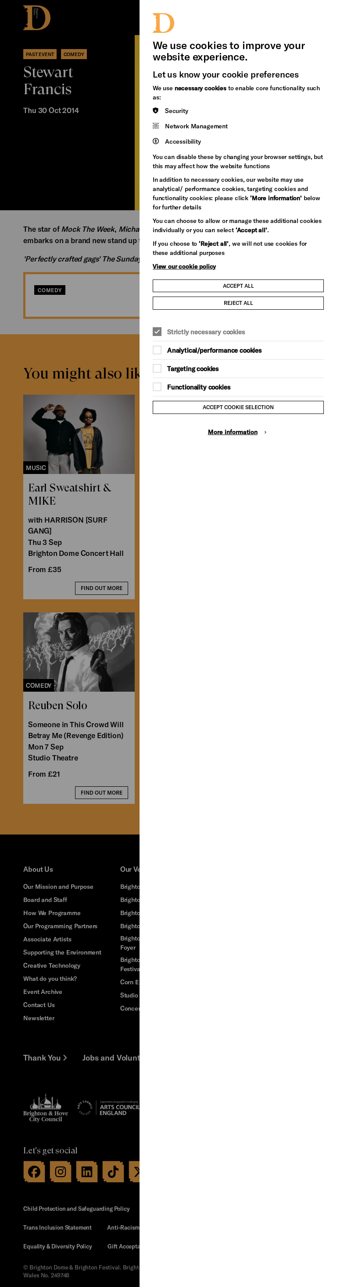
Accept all (238, 286)
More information (233, 431)
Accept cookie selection (238, 407)
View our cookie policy (184, 266)
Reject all (238, 303)
